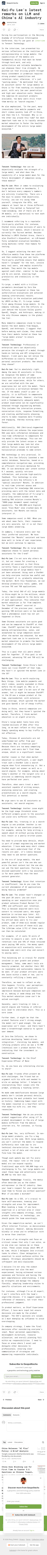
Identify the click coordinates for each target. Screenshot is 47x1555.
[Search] (43, 1442)
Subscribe (34, 3)
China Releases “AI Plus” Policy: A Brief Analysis (15, 1449)
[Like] (4, 30)
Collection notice (38, 1539)
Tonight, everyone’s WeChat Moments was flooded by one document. (18, 1455)
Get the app (34, 1545)
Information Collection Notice (27, 1522)
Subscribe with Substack (25, 1515)
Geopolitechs (11, 22)
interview (40, 40)
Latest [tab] (10, 1442)
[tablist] (11, 1415)
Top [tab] (4, 1442)
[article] (23, 1455)
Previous (8, 1400)
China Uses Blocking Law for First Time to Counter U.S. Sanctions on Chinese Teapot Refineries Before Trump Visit (18, 1469)
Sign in (42, 3)
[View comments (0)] (9, 30)
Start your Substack (17, 1545)
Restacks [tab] (16, 1415)
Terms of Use (34, 1520)
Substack (12, 1550)
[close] (40, 1478)
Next (40, 1400)
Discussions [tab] (18, 1442)
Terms (28, 1539)
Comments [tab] (7, 1415)
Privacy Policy (23, 1524)
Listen (42, 24)
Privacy (22, 1539)
